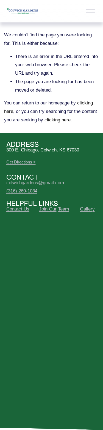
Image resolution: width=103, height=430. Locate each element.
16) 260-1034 (23, 191)
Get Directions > (21, 162)
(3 (8, 191)
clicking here (57, 119)
